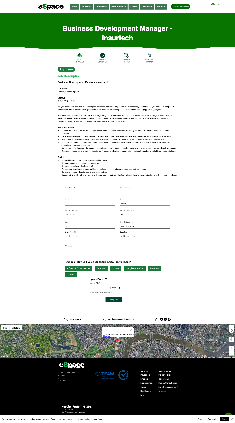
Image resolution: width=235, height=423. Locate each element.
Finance (144, 379)
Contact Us (164, 379)
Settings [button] (201, 419)
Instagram (154, 268)
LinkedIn (71, 274)
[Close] (232, 419)
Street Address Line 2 (128, 211)
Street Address (71, 211)
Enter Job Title (70, 232)
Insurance (145, 374)
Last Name (124, 188)
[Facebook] (161, 319)
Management (147, 383)
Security (144, 387)
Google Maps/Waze (134, 268)
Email (67, 199)
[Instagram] (169, 319)
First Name (69, 188)
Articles (162, 391)
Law (142, 395)
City (66, 222)
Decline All (212, 419)
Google (115, 268)
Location (123, 232)
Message (68, 246)
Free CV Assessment (166, 387)
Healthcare (146, 391)
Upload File (94, 283)
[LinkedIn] (165, 319)
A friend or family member (78, 268)
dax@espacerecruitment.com (121, 319)
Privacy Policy (165, 374)
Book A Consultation (166, 383)
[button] (86, 7)
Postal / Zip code (126, 222)
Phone (122, 199)
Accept (224, 419)
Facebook (101, 268)
